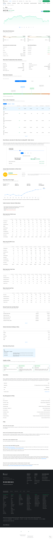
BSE (11, 520)
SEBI (8, 520)
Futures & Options (29, 480)
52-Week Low (44, 502)
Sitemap (35, 483)
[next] (49, 368)
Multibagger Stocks (37, 503)
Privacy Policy (44, 475)
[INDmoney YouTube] (8, 482)
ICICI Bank (4, 502)
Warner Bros (6, 113)
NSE (9, 520)
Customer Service (37, 480)
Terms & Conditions (45, 477)
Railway (12, 508)
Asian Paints (4, 513)
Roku (5, 108)
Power (12, 503)
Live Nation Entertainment (8, 120)
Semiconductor (21, 499)
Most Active (44, 499)
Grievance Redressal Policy (46, 480)
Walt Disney (6, 132)
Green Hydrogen (21, 503)
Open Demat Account (46, 1)
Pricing (30, 1)
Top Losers (44, 498)
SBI (3, 499)
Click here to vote (47, 391)
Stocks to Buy (44, 507)
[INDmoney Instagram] (9, 482)
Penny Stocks (36, 499)
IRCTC (4, 507)
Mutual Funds (20, 1)
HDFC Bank (4, 498)
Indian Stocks (14, 1)
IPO (23, 1)
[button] (41, 11)
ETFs (17, 1)
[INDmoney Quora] (12, 482)
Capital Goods (13, 509)
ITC (3, 508)
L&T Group (28, 504)
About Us (35, 475)
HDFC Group (28, 502)
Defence (12, 502)
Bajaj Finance (4, 504)
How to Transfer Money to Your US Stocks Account (16, 448)
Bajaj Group (28, 499)
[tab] (5, 491)
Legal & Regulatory (45, 478)
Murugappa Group (29, 509)
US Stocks (10, 1)
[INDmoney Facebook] (3, 482)
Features (27, 1)
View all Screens (37, 504)
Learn (35, 478)
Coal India (4, 512)
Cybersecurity (20, 504)
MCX (13, 520)
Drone (19, 502)
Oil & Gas (12, 512)
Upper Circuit (44, 503)
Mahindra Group (29, 503)
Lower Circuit (44, 504)
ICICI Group (28, 507)
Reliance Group (29, 498)
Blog (35, 477)
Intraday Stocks (45, 508)
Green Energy (20, 498)
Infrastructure (12, 504)
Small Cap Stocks (37, 498)
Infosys (4, 503)
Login (40, 1)
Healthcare (12, 513)
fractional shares (43, 458)
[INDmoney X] (6, 482)
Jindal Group (28, 508)
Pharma (12, 498)
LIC (3, 509)
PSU (11, 507)
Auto (11, 499)
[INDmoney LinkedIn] (5, 482)
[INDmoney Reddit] (11, 482)
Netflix (6, 127)
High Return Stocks (37, 502)
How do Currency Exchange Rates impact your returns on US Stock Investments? (20, 465)
